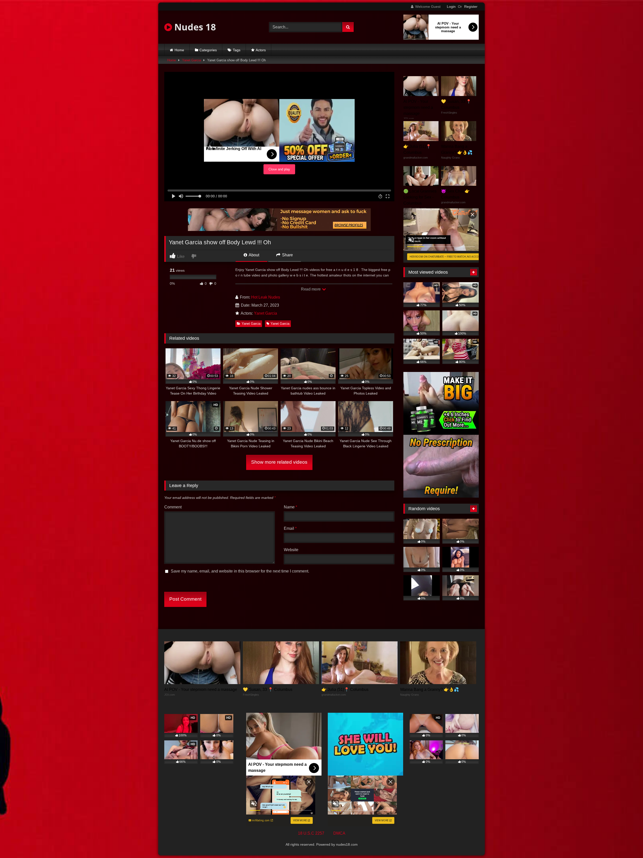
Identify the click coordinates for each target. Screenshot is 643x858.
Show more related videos (279, 462)
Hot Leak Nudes (265, 297)
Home (179, 50)
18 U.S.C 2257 (311, 833)
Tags (236, 50)
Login (451, 7)
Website (291, 550)
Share (287, 255)
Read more (311, 289)
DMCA (339, 833)
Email (290, 528)
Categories (208, 50)
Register (470, 7)
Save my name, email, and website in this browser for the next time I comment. (240, 571)
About (253, 255)
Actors (261, 50)
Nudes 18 (194, 27)
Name (290, 507)
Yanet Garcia (191, 60)
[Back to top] (627, 843)
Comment (173, 507)
